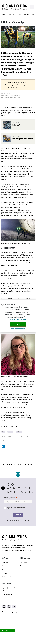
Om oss (22, 566)
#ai (3, 432)
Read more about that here (18, 319)
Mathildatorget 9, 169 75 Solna (9, 595)
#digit (3, 437)
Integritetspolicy (14, 612)
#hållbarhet (5, 441)
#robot (19, 432)
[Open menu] (32, 7)
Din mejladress (9, 498)
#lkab (10, 432)
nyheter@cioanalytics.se (8, 589)
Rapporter (5, 562)
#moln (20, 437)
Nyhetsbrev (24, 562)
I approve (18, 324)
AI (3, 569)
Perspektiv (13, 14)
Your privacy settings (7, 630)
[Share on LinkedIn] (3, 446)
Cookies (5, 612)
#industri (11, 437)
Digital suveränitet (8, 577)
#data (27, 437)
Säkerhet (5, 573)
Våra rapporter (24, 14)
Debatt (4, 14)
